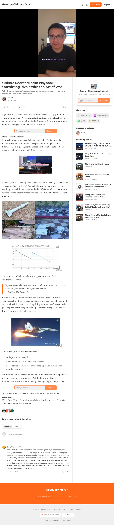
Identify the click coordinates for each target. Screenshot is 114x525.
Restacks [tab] (17, 426)
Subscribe (96, 5)
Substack (46, 520)
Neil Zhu (10, 98)
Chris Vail (10, 447)
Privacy (58, 509)
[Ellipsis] (68, 446)
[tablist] (11, 426)
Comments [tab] (7, 426)
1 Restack (24, 411)
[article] (94, 146)
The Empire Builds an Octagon (97, 164)
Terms (65, 509)
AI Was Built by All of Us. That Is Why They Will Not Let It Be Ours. (98, 145)
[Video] (4, 41)
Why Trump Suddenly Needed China (97, 175)
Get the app (67, 515)
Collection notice (75, 509)
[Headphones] (4, 46)
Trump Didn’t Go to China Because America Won (95, 196)
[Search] (81, 4)
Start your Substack (51, 515)
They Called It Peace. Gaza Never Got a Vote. (98, 155)
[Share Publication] (86, 4)
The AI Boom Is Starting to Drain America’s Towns (98, 216)
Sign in (107, 5)
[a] (79, 146)
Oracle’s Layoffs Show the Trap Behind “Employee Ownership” (97, 206)
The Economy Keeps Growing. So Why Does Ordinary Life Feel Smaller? (98, 185)
